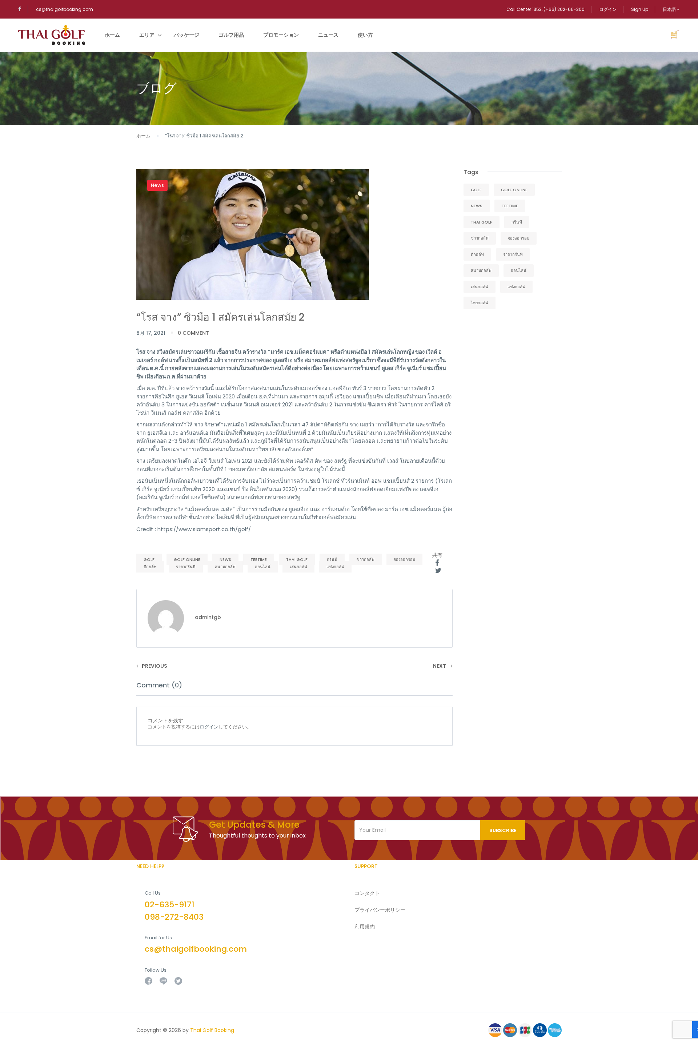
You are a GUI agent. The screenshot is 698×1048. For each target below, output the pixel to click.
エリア (147, 35)
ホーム (112, 35)
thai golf (297, 559)
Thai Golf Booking (212, 1030)
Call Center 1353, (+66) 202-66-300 (545, 9)
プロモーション (281, 35)
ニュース (328, 35)
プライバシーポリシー (379, 910)
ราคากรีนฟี (186, 567)
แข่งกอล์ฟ (335, 567)
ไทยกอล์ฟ (479, 303)
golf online (187, 559)
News (157, 185)
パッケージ (186, 35)
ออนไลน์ (262, 567)
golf (149, 559)
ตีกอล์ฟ (150, 567)
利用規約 (364, 926)
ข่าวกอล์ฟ (365, 559)
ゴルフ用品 (231, 35)
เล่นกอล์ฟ (298, 567)
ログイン (608, 9)
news (225, 559)
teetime (258, 559)
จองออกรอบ (404, 559)
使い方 (365, 35)
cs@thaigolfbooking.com (64, 9)
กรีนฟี (332, 559)
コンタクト (367, 893)
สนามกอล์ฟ (225, 567)
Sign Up (639, 9)
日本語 (670, 9)
